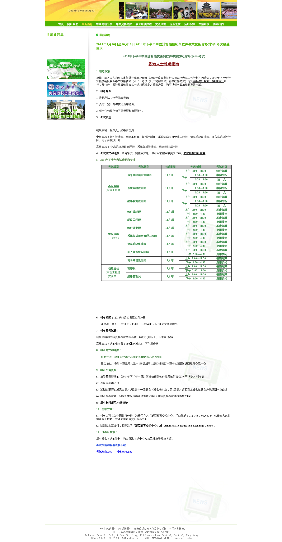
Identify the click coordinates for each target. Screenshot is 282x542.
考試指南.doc (104, 451)
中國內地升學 (104, 24)
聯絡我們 (218, 24)
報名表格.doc (124, 451)
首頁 (61, 24)
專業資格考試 (124, 24)
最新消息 (87, 24)
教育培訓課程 (144, 24)
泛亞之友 (175, 24)
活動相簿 (189, 24)
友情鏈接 (204, 24)
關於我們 (72, 24)
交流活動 (160, 24)
